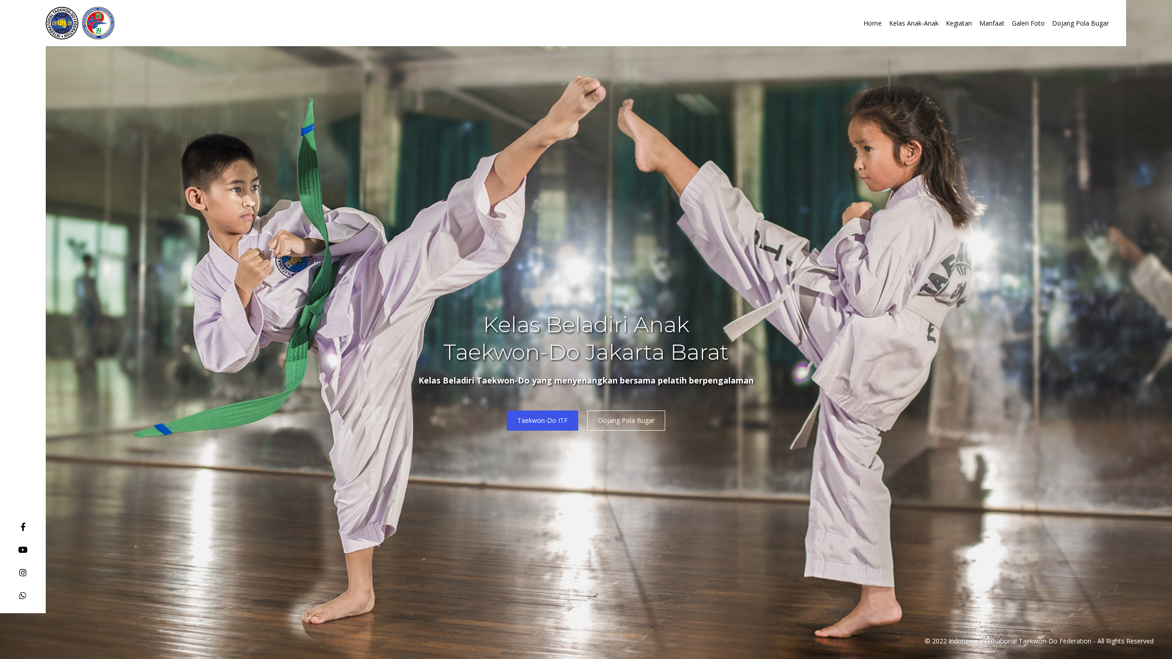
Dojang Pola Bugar (1080, 23)
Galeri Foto (1028, 23)
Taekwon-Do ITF (542, 420)
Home (872, 23)
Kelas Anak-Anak (914, 23)
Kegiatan (959, 23)
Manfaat (991, 23)
